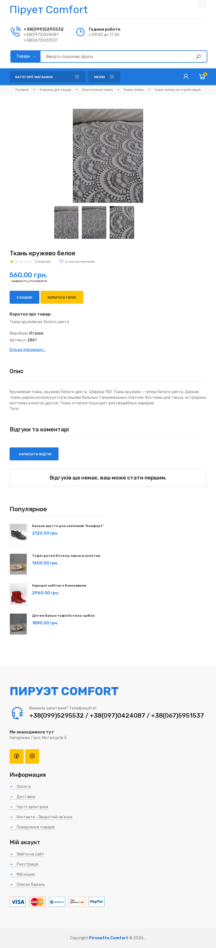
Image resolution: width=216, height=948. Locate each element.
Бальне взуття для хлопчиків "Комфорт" (68, 526)
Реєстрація (27, 864)
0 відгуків (43, 262)
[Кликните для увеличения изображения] (108, 156)
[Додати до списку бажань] (77, 261)
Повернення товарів (35, 827)
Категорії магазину (34, 77)
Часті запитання (32, 807)
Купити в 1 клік (62, 298)
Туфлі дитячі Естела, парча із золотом (66, 556)
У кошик (24, 298)
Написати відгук (34, 454)
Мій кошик (25, 874)
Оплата (23, 786)
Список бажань (30, 884)
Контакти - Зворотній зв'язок (44, 817)
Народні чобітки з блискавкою (59, 585)
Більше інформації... (28, 349)
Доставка (25, 796)
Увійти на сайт (30, 854)
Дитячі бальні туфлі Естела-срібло (63, 616)
